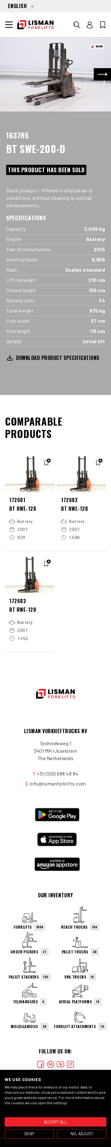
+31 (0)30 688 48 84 (57, 774)
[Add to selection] (46, 463)
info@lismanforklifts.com (58, 783)
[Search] (76, 24)
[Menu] (8, 24)
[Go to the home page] (35, 24)
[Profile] (89, 24)
